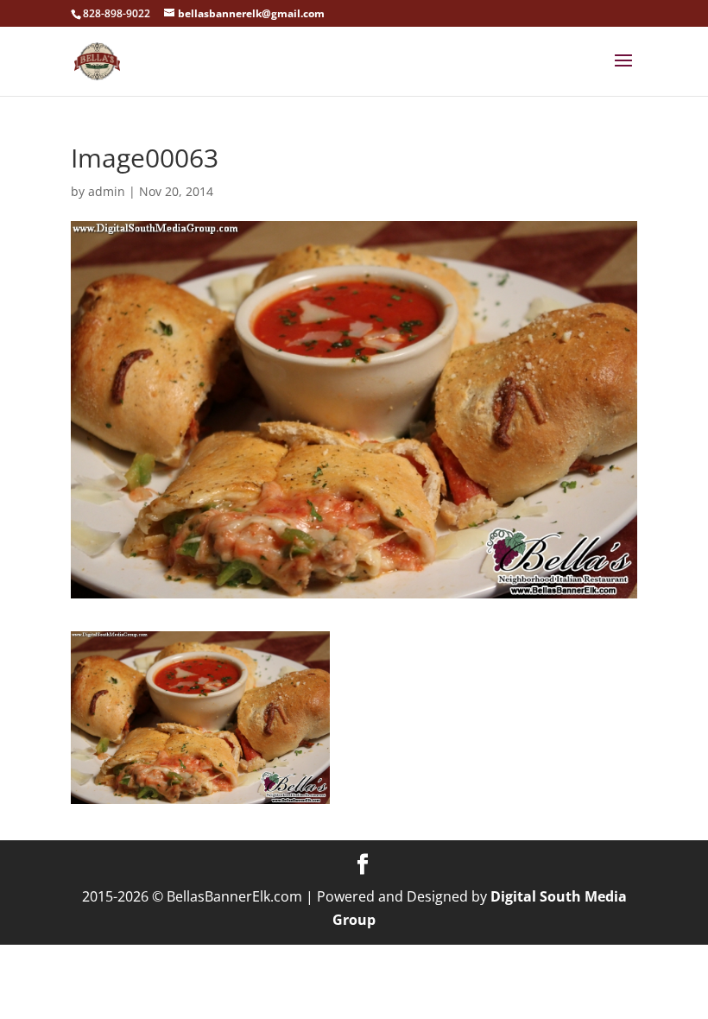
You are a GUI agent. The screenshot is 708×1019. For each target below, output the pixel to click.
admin (106, 191)
